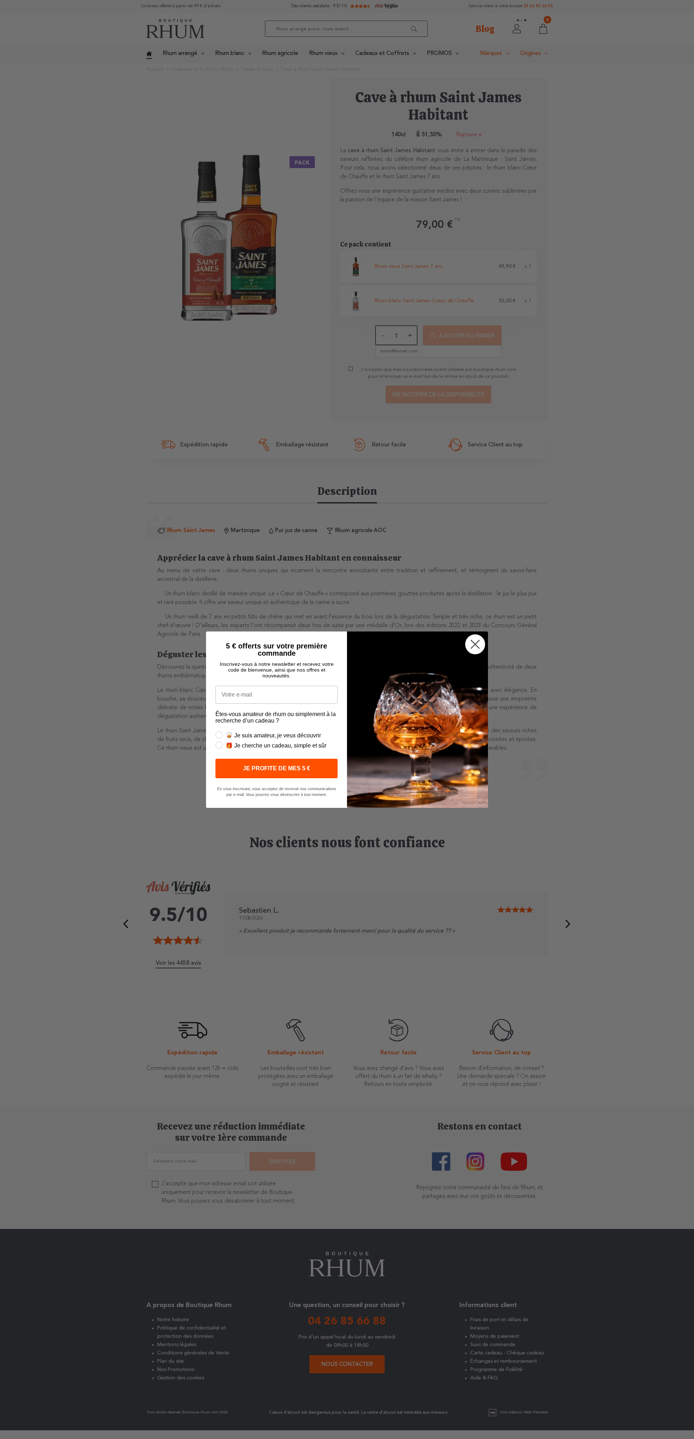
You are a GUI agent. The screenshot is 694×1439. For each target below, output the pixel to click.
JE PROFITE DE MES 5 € (276, 768)
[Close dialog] (475, 644)
